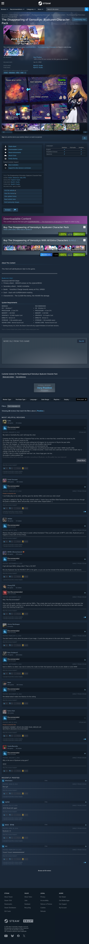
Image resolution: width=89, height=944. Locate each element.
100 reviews (19, 654)
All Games (5, 15)
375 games (10, 654)
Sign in (4, 137)
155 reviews (19, 684)
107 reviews (19, 481)
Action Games (13, 15)
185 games (10, 521)
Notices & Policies (46, 904)
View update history (10, 196)
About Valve (28, 897)
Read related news (10, 199)
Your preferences (21, 377)
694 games (10, 554)
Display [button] (66, 399)
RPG (17, 72)
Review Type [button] (7, 399)
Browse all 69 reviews (44, 870)
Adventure (12, 72)
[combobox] (65, 9)
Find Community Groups (11, 202)
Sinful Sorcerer (12, 479)
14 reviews (10, 626)
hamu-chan (11, 711)
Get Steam (62, 897)
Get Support (63, 904)
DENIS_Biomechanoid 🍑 (15, 552)
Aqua (9, 682)
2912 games (10, 684)
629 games (10, 748)
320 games (10, 423)
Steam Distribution (10, 907)
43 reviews (19, 748)
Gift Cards (7, 911)
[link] (66, 234)
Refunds (43, 911)
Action (5, 72)
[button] (4, 9)
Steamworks (8, 904)
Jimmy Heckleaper (13, 624)
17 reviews (19, 521)
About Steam (8, 897)
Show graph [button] (80, 399)
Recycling (27, 907)
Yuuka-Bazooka (12, 746)
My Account (63, 907)
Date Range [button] (45, 399)
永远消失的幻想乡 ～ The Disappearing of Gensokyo (34, 15)
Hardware (27, 904)
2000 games (10, 481)
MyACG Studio (38, 65)
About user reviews (8, 377)
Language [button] (33, 399)
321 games (10, 587)
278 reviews (19, 554)
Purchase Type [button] (20, 399)
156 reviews (10, 713)
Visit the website (9, 190)
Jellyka (9, 519)
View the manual (9, 193)
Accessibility (44, 900)
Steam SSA (8, 900)
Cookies (43, 907)
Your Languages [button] (13, 406)
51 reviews (19, 587)
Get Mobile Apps (64, 900)
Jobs (25, 900)
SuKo (9, 421)
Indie (22, 72)
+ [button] (25, 72)
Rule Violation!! (12, 652)
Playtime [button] (56, 399)
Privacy (42, 897)
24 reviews (19, 423)
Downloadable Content (58, 15)
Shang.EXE (11, 585)
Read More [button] (81, 460)
